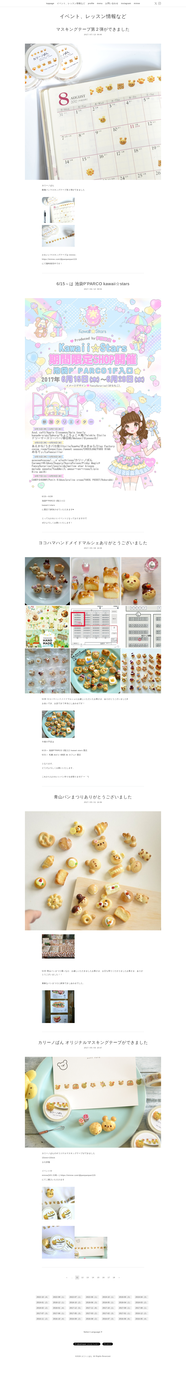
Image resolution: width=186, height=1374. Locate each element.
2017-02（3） (109, 1313)
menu (100, 3)
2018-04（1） (125, 1303)
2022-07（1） (76, 1297)
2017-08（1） (141, 1308)
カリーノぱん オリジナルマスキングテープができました (93, 1042)
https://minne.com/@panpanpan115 (59, 259)
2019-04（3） (141, 1297)
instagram (126, 3)
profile (91, 3)
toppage (50, 3)
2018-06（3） (92, 1303)
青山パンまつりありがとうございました (93, 797)
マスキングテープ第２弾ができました (93, 29)
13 (88, 1277)
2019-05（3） (125, 1297)
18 (114, 1277)
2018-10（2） (76, 1303)
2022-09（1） (59, 1297)
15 (98, 1277)
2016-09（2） (76, 1319)
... (72, 1277)
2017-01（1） (125, 1313)
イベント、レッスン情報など (71, 3)
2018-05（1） (109, 1303)
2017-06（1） (59, 1313)
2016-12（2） (141, 1313)
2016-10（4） (59, 1319)
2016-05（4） (141, 1319)
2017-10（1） (109, 1308)
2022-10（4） (43, 1297)
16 (103, 1277)
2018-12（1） (59, 1303)
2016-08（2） (92, 1319)
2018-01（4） (59, 1308)
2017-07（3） (43, 1313)
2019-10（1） (109, 1297)
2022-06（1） (92, 1297)
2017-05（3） (76, 1313)
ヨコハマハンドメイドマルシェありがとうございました (93, 543)
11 (77, 1277)
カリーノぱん (86, 1356)
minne (137, 3)
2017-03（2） (92, 1313)
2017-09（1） (125, 1308)
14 (93, 1277)
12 (82, 1277)
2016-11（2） (43, 1319)
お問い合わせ (111, 3)
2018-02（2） (43, 1308)
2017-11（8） (92, 1308)
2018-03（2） (141, 1303)
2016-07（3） (109, 1319)
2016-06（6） (125, 1319)
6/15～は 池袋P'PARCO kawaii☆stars (93, 284)
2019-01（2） (43, 1303)
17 (109, 1277)
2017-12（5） (76, 1308)
